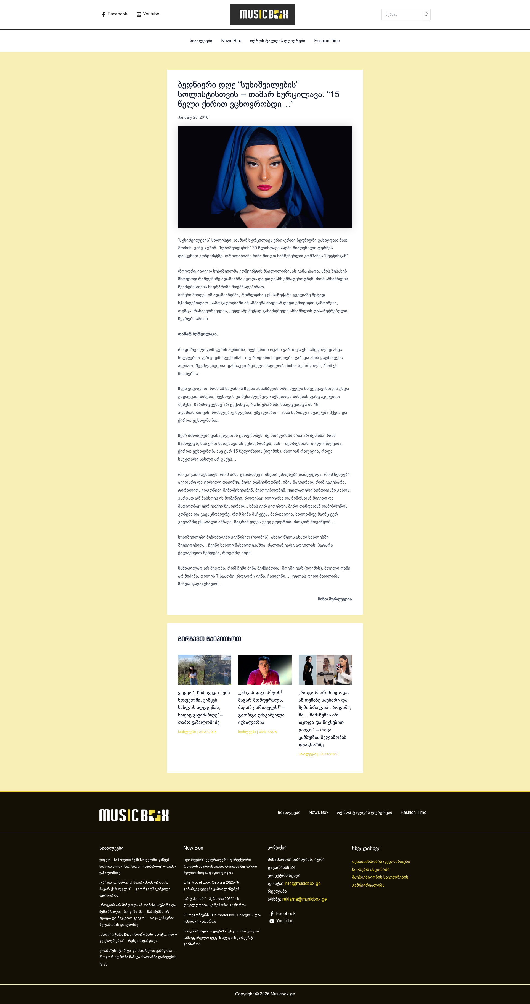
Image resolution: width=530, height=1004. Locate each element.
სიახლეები (201, 41)
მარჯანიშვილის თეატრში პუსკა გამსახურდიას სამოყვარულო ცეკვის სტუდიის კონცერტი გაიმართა (222, 938)
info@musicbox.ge (303, 884)
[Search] (426, 14)
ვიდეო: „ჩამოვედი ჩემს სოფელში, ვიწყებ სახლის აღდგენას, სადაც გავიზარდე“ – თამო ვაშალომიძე (204, 708)
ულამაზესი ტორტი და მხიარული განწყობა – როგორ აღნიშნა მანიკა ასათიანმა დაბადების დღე (137, 957)
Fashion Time (327, 41)
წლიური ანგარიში (371, 870)
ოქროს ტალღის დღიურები (277, 41)
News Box (231, 41)
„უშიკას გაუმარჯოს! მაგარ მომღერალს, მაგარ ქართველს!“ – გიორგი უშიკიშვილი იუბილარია (261, 708)
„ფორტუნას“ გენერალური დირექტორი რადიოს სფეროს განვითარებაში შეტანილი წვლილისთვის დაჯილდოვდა (220, 866)
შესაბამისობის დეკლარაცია (381, 862)
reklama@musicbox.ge (304, 899)
